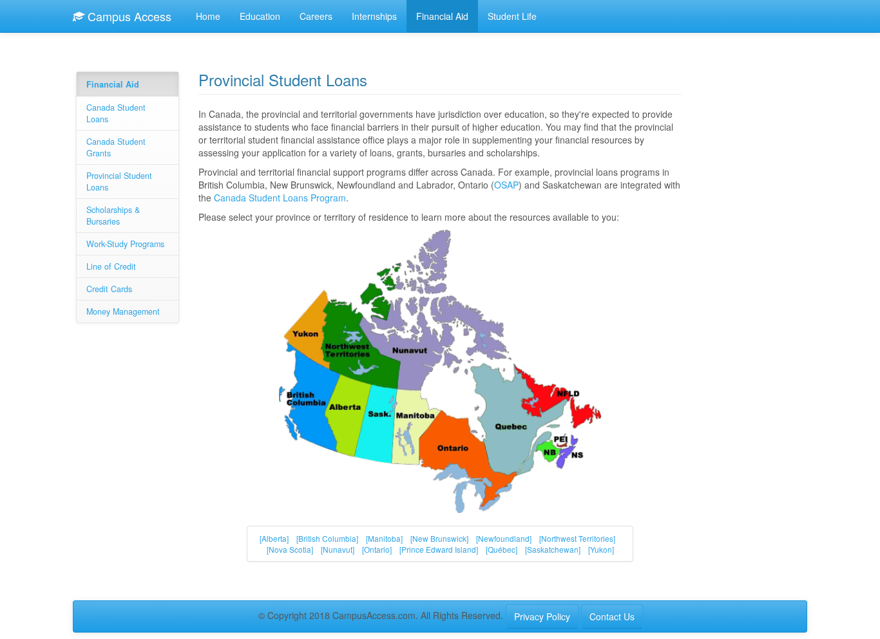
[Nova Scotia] (290, 549)
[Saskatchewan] (552, 549)
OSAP (506, 184)
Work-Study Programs (125, 244)
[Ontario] (377, 549)
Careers (316, 16)
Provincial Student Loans (119, 181)
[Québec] (501, 549)
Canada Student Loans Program (280, 197)
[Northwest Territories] (577, 538)
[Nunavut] (337, 549)
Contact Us (612, 616)
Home (208, 16)
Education (260, 16)
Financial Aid (442, 16)
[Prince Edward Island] (438, 549)
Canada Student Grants (116, 147)
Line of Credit (111, 266)
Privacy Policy (542, 616)
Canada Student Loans (116, 113)
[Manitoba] (384, 538)
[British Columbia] (327, 538)
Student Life (512, 16)
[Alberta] (274, 538)
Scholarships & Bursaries (113, 215)
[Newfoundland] (503, 538)
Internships (374, 16)
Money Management (123, 311)
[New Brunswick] (439, 538)
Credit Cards (109, 289)
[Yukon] (601, 549)
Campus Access (127, 16)
